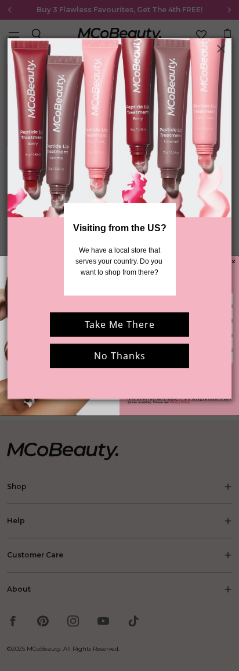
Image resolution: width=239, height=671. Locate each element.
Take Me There (120, 325)
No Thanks (120, 356)
